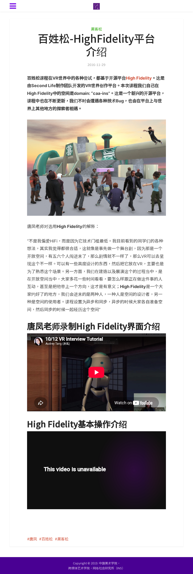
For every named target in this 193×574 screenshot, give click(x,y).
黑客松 (96, 29)
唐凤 (33, 539)
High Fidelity (139, 78)
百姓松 (47, 539)
